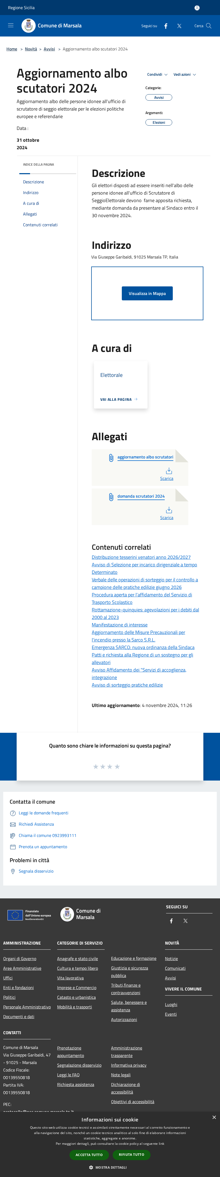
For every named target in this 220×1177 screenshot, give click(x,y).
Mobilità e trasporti (74, 1007)
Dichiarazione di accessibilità (125, 1088)
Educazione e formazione (133, 958)
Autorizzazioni (124, 1019)
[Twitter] (177, 25)
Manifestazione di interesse (120, 624)
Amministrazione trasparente (126, 1052)
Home (11, 49)
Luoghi (171, 1004)
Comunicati (175, 968)
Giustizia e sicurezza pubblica (129, 972)
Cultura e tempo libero (77, 968)
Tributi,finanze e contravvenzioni (126, 989)
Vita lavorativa (70, 978)
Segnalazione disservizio (79, 1065)
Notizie (171, 958)
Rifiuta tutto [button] (131, 1154)
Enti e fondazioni (18, 987)
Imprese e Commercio (76, 987)
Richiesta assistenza (75, 1084)
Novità (31, 49)
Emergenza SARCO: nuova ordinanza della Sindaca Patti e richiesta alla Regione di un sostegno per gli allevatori (143, 655)
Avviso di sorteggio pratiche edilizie (127, 684)
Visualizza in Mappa (147, 293)
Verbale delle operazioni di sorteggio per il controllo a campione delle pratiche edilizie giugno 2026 (145, 583)
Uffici (8, 978)
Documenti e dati (18, 1016)
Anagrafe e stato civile (77, 958)
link (161, 1143)
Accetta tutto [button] (89, 1155)
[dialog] (110, 1144)
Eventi (171, 1014)
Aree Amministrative (22, 968)
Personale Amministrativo (27, 1007)
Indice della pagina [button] (38, 164)
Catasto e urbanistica (76, 997)
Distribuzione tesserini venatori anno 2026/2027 (141, 557)
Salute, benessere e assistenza (129, 1006)
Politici (9, 997)
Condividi (155, 74)
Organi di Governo (19, 958)
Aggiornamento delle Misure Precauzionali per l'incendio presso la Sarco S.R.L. (138, 636)
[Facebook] (163, 25)
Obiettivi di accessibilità (132, 1101)
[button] (110, 1167)
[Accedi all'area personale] (197, 8)
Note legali (121, 1075)
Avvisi (49, 49)
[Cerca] (209, 26)
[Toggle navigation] (11, 25)
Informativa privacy (128, 1065)
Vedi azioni (182, 74)
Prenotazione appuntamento (70, 1052)
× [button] (214, 1118)
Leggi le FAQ (68, 1075)
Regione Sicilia (21, 7)
